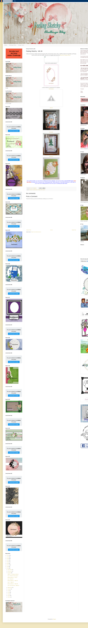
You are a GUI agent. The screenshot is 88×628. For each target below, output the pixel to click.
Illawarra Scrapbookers (65, 55)
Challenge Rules (12, 45)
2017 (8, 560)
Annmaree (51, 88)
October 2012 (40, 189)
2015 (8, 563)
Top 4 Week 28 (10, 578)
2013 (8, 566)
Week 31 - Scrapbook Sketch (13, 574)
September (10, 587)
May (9, 593)
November (10, 571)
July (9, 590)
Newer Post (28, 229)
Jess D (51, 107)
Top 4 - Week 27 (11, 582)
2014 (8, 564)
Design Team (21, 45)
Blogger (54, 619)
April (9, 595)
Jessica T (51, 156)
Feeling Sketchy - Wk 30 (12, 577)
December (10, 569)
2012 (8, 568)
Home (5, 45)
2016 (8, 561)
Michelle (51, 132)
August (9, 589)
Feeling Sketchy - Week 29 (13, 580)
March (9, 597)
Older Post (74, 229)
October (9, 572)
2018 (8, 558)
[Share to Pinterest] (44, 188)
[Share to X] (42, 188)
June (9, 592)
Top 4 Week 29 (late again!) (13, 575)
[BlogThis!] (40, 188)
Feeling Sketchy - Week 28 (13, 583)
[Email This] (39, 188)
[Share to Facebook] (43, 188)
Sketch (44, 189)
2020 (8, 555)
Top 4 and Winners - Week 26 (13, 585)
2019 (8, 556)
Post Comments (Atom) (36, 231)
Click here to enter (13, 131)
